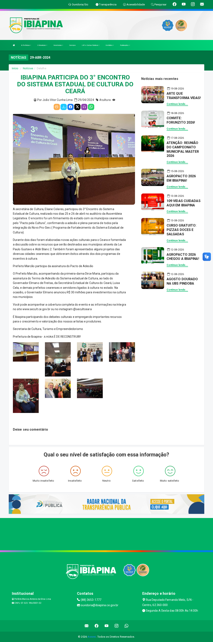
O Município (41, 45)
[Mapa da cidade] (106, 533)
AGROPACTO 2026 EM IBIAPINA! (181, 178)
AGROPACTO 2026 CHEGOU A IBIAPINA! (183, 257)
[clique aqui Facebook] (96, 626)
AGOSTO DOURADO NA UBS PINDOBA (182, 281)
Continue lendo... (177, 104)
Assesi (92, 636)
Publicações (124, 45)
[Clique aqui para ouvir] (84, 107)
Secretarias (57, 45)
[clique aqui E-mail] (86, 626)
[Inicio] (14, 45)
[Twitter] (77, 107)
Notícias (28, 68)
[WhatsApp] (91, 107)
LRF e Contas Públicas (90, 45)
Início (15, 68)
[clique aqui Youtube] (106, 626)
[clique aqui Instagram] (116, 626)
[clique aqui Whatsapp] (126, 626)
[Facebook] (70, 107)
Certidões (109, 45)
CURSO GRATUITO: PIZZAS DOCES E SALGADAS (182, 229)
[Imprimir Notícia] (57, 107)
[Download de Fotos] (64, 107)
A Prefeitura (25, 45)
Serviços (72, 45)
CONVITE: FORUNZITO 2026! (181, 120)
